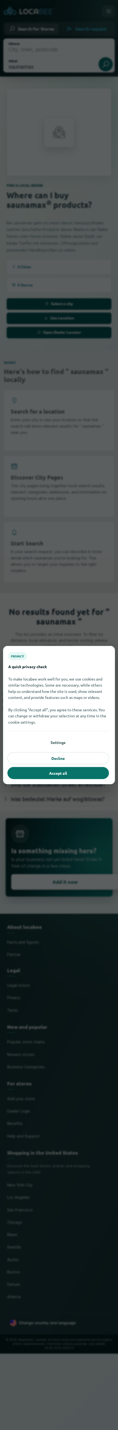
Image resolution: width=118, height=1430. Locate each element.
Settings (58, 742)
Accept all (58, 772)
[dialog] (59, 715)
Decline (58, 758)
